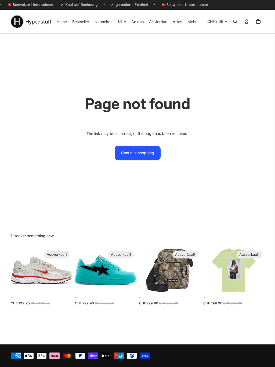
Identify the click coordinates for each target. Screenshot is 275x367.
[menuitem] (192, 21)
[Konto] (246, 21)
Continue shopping (137, 152)
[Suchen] (235, 21)
